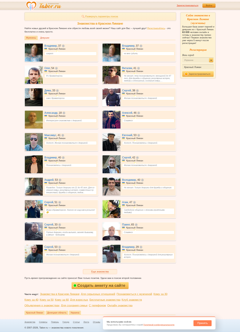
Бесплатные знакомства (104, 299)
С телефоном (97, 305)
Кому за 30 (160, 294)
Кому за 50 (47, 299)
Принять (202, 323)
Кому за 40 (31, 299)
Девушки (44, 37)
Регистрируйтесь (156, 28)
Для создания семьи (74, 305)
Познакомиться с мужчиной (134, 294)
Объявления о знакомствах (42, 305)
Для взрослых (79, 299)
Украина (75, 312)
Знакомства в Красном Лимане (60, 294)
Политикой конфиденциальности (158, 325)
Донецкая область (56, 312)
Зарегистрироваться (187, 5)
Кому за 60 (62, 299)
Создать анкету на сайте (101, 285)
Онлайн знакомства (119, 305)
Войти (209, 5)
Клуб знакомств (132, 299)
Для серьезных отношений (98, 294)
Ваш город (188, 55)
